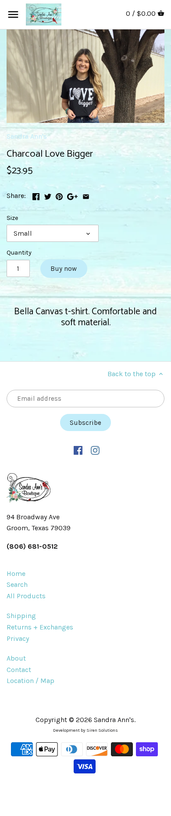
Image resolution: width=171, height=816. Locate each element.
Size (12, 218)
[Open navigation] (13, 14)
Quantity (19, 252)
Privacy (18, 638)
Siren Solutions (102, 730)
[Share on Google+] (72, 195)
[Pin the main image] (59, 195)
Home (16, 573)
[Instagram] (95, 450)
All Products (26, 596)
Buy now (63, 269)
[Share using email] (85, 195)
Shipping (21, 615)
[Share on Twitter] (47, 195)
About (16, 658)
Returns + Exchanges (40, 627)
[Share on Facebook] (35, 195)
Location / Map (30, 680)
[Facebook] (78, 450)
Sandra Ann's (27, 136)
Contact (19, 669)
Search (17, 584)
